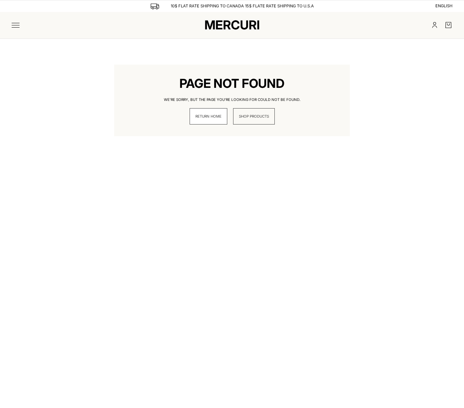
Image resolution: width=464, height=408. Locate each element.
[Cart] (448, 25)
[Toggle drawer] (16, 25)
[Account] (435, 25)
